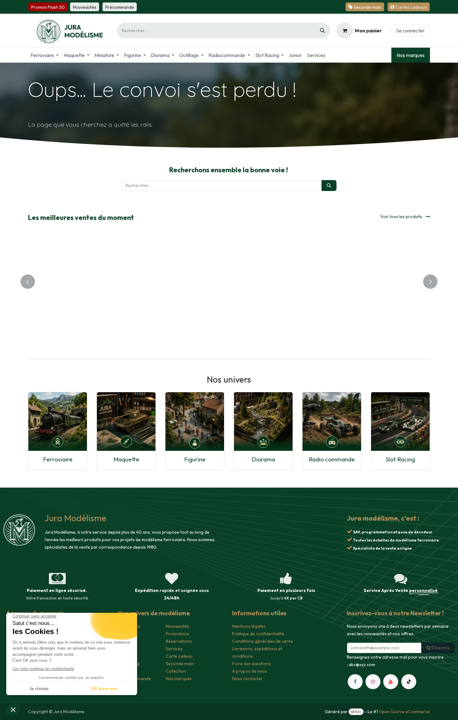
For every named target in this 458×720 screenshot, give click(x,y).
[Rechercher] (322, 30)
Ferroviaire (58, 459)
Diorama (263, 459)
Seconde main (179, 663)
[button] (149, 261)
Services (174, 648)
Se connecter (410, 30)
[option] (229, 280)
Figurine (195, 459)
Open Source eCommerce (404, 711)
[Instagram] (372, 681)
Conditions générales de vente (262, 641)
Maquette (126, 459)
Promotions (177, 634)
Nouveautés (177, 626)
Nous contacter (247, 678)
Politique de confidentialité (258, 634)
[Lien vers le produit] (57, 421)
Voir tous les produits (401, 216)
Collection (176, 671)
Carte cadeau (179, 656)
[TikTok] (408, 681)
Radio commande (332, 459)
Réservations (179, 641)
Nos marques (411, 55)
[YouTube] (390, 681)
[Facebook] (355, 681)
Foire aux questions (251, 663)
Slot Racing (400, 459)
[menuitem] (44, 55)
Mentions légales (248, 626)
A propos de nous (249, 671)
